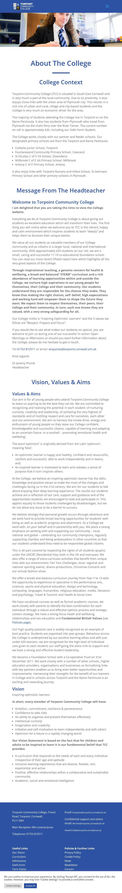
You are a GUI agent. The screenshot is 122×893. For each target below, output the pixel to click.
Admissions (19, 861)
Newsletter (71, 865)
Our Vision (18, 852)
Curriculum (19, 856)
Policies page (21, 622)
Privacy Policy (73, 852)
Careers (69, 869)
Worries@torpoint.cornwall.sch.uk (88, 823)
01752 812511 (26, 349)
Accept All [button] (30, 885)
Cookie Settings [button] (13, 885)
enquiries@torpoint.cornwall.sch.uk (72, 349)
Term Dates (19, 869)
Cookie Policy (72, 856)
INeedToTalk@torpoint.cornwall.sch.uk (83, 830)
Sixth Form (18, 865)
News (68, 861)
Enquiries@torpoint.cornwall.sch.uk (89, 812)
